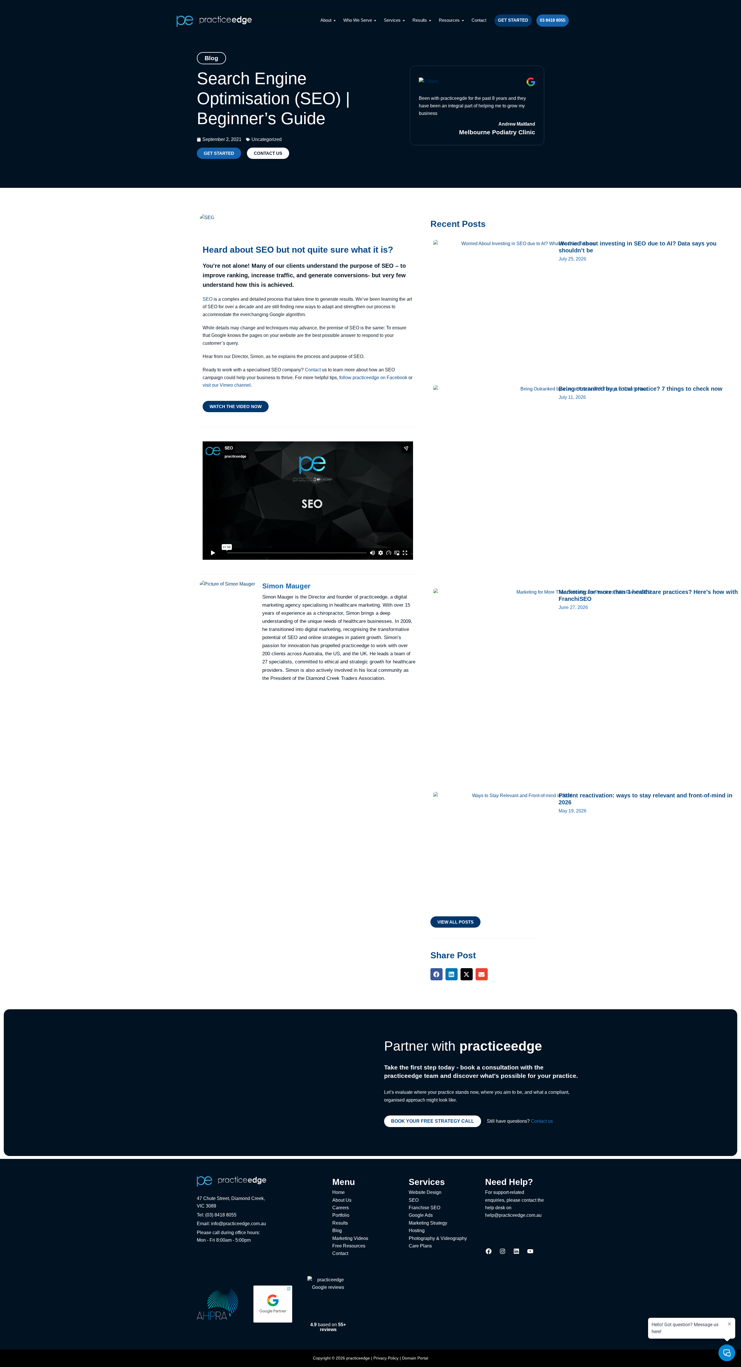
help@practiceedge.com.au (513, 1215)
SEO (207, 299)
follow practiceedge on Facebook (373, 377)
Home (338, 1192)
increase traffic (272, 275)
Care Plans (420, 1245)
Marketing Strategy (428, 1223)
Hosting (417, 1230)
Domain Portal (415, 1358)
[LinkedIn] (516, 1253)
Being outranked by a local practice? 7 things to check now (640, 389)
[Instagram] (502, 1253)
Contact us (542, 1121)
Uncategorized (267, 139)
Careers (340, 1207)
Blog (337, 1230)
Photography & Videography (438, 1238)
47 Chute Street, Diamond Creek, (231, 1198)
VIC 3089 (206, 1205)
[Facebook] (488, 1253)
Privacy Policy (386, 1358)
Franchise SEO (424, 1207)
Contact (313, 369)
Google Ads (421, 1215)
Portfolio (340, 1215)
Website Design (425, 1192)
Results (340, 1223)
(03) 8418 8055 (220, 1214)
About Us (341, 1200)
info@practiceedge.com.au (238, 1223)
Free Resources (348, 1245)
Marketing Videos (350, 1238)
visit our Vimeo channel (227, 385)
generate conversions (338, 275)
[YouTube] (530, 1253)
